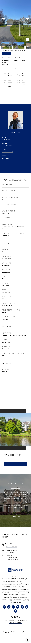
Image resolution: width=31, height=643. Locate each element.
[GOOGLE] (26, 607)
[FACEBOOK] (4, 607)
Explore (15, 464)
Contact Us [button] (15, 516)
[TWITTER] (22, 607)
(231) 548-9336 (10, 552)
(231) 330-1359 (7, 145)
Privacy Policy (23, 632)
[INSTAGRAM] (8, 607)
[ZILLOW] (15, 611)
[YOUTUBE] (17, 607)
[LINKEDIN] (13, 607)
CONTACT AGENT (15, 163)
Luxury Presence (15, 623)
